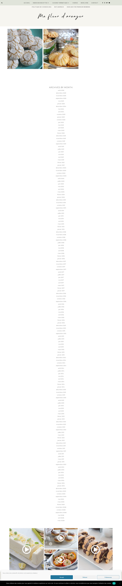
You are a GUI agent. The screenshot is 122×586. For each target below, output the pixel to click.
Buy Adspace (59, 7)
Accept (62, 577)
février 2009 (61, 504)
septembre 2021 (61, 144)
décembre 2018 (61, 232)
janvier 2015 (61, 355)
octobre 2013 (61, 395)
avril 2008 (61, 518)
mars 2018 (61, 253)
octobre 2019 (61, 205)
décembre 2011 (61, 443)
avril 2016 (61, 315)
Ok (114, 583)
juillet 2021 (61, 149)
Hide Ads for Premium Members (78, 7)
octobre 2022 (61, 120)
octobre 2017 (61, 266)
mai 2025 (61, 101)
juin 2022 (61, 122)
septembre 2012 (61, 429)
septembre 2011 (61, 451)
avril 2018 (61, 250)
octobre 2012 (61, 427)
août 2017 (61, 272)
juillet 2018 (61, 242)
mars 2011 (61, 459)
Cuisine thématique (60, 2)
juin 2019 (61, 216)
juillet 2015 (61, 339)
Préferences (108, 577)
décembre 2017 (61, 261)
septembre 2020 (61, 176)
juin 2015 (61, 341)
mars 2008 (61, 520)
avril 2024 (61, 111)
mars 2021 (61, 160)
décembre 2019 (61, 200)
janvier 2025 (61, 103)
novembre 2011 (61, 446)
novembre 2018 (61, 234)
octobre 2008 (61, 510)
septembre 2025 (61, 98)
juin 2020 (61, 184)
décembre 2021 (61, 136)
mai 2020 (61, 186)
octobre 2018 (61, 237)
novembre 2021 (61, 138)
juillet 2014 (61, 371)
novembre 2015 (61, 328)
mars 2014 (61, 381)
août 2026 (61, 90)
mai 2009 (61, 499)
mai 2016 (61, 312)
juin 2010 (61, 472)
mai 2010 (61, 475)
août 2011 (61, 454)
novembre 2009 (61, 491)
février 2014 (61, 384)
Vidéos (75, 2)
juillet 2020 (61, 181)
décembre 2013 (61, 389)
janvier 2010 (61, 486)
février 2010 (61, 483)
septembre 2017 (61, 269)
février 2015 (61, 352)
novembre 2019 (61, 202)
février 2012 (61, 437)
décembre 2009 (61, 488)
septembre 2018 (61, 240)
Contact (94, 2)
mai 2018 (61, 248)
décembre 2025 (61, 93)
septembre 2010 (61, 464)
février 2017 (61, 288)
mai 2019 (61, 218)
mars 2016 (61, 317)
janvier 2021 (61, 165)
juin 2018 (61, 245)
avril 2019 (61, 221)
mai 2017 (61, 280)
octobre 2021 (61, 141)
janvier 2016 (61, 323)
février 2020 (61, 194)
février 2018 (61, 256)
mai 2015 (61, 344)
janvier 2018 (61, 258)
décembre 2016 (61, 293)
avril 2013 (61, 411)
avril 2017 (61, 283)
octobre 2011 (61, 448)
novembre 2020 (61, 170)
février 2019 (61, 226)
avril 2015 (61, 347)
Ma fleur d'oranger (61, 16)
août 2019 (61, 210)
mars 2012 (61, 435)
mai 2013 (61, 408)
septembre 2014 (61, 365)
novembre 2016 (61, 296)
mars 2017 (61, 285)
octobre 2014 (61, 363)
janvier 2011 (61, 462)
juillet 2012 (61, 432)
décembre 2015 (61, 325)
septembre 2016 (61, 301)
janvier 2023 (61, 117)
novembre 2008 (61, 507)
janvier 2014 (61, 387)
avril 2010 (61, 478)
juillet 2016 (61, 307)
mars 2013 (61, 413)
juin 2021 (61, 152)
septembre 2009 (61, 496)
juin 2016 (61, 309)
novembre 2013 (61, 392)
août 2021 (61, 146)
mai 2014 (61, 376)
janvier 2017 (61, 291)
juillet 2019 (61, 213)
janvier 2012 (61, 440)
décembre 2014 (61, 357)
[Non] (120, 583)
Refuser (85, 577)
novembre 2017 (61, 264)
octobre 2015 (61, 331)
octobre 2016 (61, 299)
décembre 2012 (61, 421)
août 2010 (61, 467)
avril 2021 (61, 157)
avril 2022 (61, 128)
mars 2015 (61, 349)
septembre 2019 (61, 208)
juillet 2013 (61, 403)
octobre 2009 (61, 494)
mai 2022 (61, 125)
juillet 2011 (61, 456)
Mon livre (84, 2)
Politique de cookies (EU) (41, 7)
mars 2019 (61, 224)
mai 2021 (61, 154)
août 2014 (61, 368)
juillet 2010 (61, 470)
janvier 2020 (61, 197)
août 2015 (61, 336)
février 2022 (61, 133)
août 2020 (61, 178)
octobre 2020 (61, 173)
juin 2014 (61, 373)
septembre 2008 (61, 512)
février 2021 (61, 162)
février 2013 (61, 416)
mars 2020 (61, 192)
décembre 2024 (61, 106)
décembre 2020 (61, 168)
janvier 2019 (61, 229)
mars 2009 (61, 502)
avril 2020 (61, 189)
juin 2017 (61, 277)
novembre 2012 (61, 424)
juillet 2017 (61, 274)
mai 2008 (61, 515)
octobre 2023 (61, 114)
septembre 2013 (61, 397)
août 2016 (61, 304)
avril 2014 (61, 379)
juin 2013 (61, 405)
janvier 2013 (61, 419)
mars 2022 (61, 130)
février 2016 (61, 320)
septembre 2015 (61, 333)
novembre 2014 (61, 360)
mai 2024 (61, 109)
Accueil (27, 2)
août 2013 (61, 400)
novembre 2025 (61, 95)
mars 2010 (61, 480)
